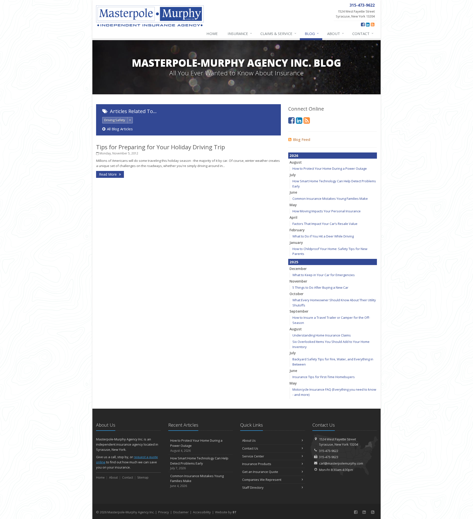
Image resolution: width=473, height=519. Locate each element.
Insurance (240, 33)
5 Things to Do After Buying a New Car (320, 287)
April (293, 217)
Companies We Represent (261, 479)
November (298, 281)
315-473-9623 (328, 457)
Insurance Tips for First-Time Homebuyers (323, 377)
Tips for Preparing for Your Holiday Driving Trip (160, 147)
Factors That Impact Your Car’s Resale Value (324, 223)
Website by (225, 512)
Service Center (253, 456)
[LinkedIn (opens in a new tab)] (368, 24)
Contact (362, 33)
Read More (108, 174)
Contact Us (250, 448)
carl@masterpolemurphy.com (341, 463)
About (335, 33)
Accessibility (202, 512)
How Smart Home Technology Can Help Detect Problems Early (199, 463)
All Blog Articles (120, 128)
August (295, 162)
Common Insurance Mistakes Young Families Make (330, 198)
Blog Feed (301, 139)
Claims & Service (278, 33)
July (292, 174)
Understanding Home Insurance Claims (321, 335)
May (293, 204)
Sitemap (143, 477)
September (298, 311)
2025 (293, 261)
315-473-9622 (328, 451)
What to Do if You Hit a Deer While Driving (323, 236)
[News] (372, 24)
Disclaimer (181, 512)
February (297, 230)
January (296, 242)
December (298, 268)
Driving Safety (114, 120)
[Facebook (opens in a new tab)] (363, 24)
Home (212, 33)
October (296, 293)
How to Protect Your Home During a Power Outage (329, 168)
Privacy (163, 512)
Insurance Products (256, 464)
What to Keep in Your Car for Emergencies (323, 275)
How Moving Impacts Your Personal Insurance (326, 211)
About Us (249, 440)
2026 (293, 155)
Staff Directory (253, 487)
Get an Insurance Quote (260, 471)
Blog (312, 33)
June (293, 192)
